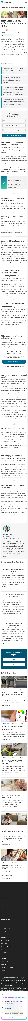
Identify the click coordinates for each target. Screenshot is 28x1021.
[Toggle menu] (26, 2)
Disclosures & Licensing (7, 967)
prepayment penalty (21, 458)
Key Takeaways (6, 59)
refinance (9, 208)
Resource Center (5, 7)
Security (3, 970)
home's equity (11, 307)
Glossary (3, 949)
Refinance (3, 908)
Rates (2, 914)
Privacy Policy (4, 961)
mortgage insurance (10, 275)
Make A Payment (5, 928)
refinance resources (6, 9)
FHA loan (21, 289)
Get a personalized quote (10, 514)
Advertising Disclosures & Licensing (10, 987)
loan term (20, 633)
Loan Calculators (5, 952)
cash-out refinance (7, 306)
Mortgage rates (5, 221)
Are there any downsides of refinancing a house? (13, 624)
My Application (5, 931)
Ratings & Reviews (5, 943)
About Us (3, 890)
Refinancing (4, 147)
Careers (3, 893)
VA (24, 158)
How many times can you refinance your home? (13, 570)
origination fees (5, 390)
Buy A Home (4, 905)
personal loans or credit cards (12, 315)
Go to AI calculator (14, 1017)
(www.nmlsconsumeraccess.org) (13, 978)
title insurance (18, 388)
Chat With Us (4, 922)
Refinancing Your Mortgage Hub (18, 7)
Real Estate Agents (6, 946)
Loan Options (4, 911)
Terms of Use (4, 964)
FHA (20, 158)
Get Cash (3, 902)
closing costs (21, 169)
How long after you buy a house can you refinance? (13, 595)
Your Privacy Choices (6, 925)
